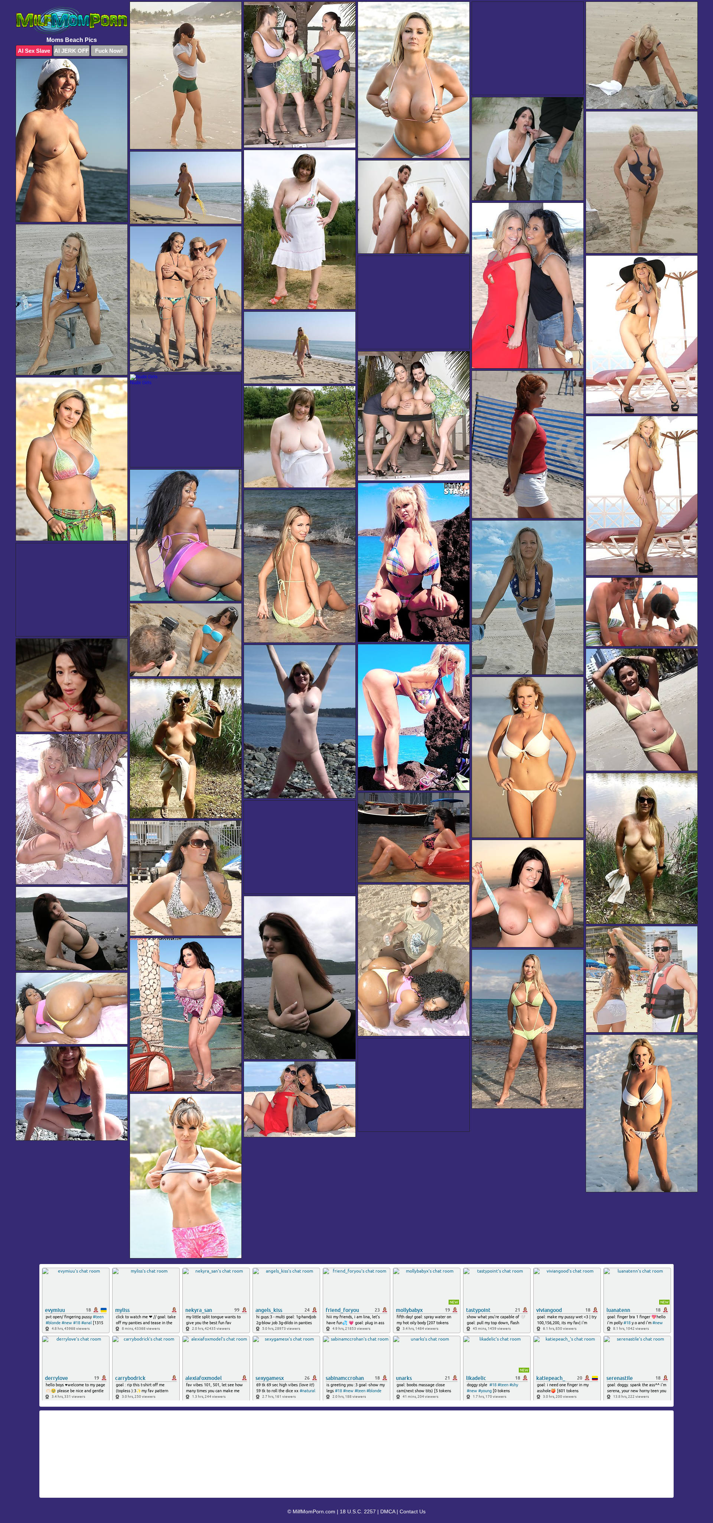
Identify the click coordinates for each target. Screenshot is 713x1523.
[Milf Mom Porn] (72, 21)
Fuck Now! (109, 51)
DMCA (387, 1511)
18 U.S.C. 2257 (358, 1511)
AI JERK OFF (71, 51)
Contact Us (413, 1511)
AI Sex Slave (34, 51)
